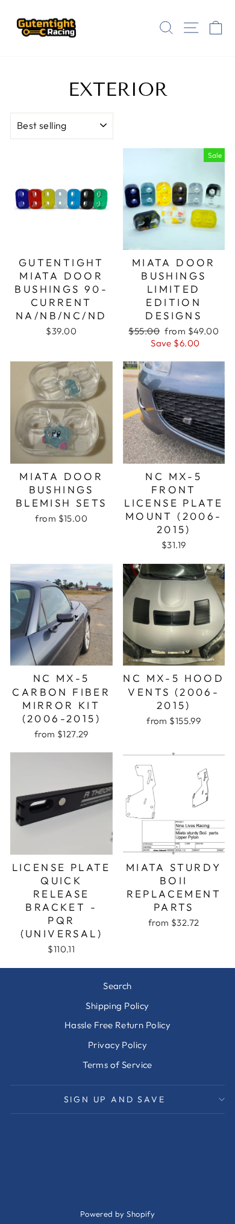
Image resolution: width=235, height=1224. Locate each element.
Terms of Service (117, 1064)
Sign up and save (115, 1099)
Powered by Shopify (117, 1214)
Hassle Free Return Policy (117, 1025)
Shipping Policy (117, 1005)
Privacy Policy (117, 1045)
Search (117, 985)
